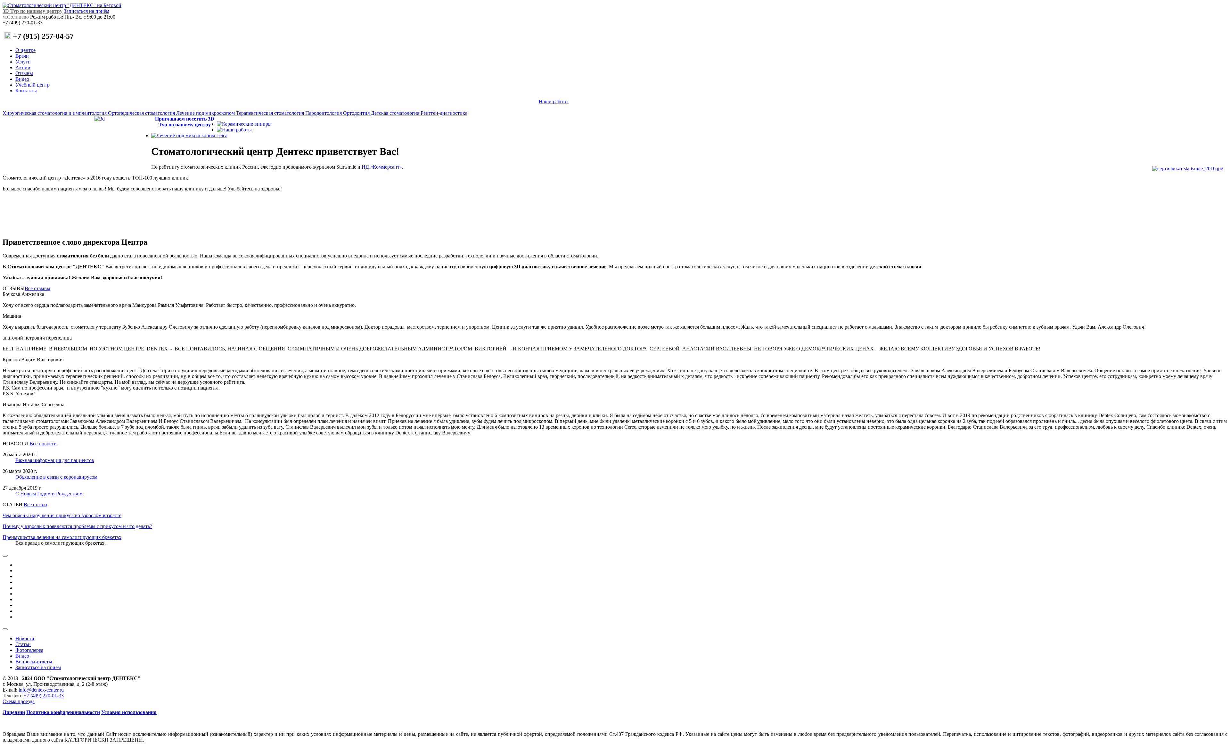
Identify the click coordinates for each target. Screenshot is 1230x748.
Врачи (22, 56)
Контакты (26, 90)
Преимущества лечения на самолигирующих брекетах (62, 537)
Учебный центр (32, 85)
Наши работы (554, 101)
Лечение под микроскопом (206, 113)
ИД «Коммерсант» (382, 167)
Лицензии (14, 712)
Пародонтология (324, 113)
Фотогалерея (29, 650)
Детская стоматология (396, 113)
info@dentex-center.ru (41, 690)
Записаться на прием (38, 667)
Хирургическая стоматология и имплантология (55, 113)
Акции (22, 67)
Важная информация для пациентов (54, 460)
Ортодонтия (357, 113)
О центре (25, 50)
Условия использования (129, 712)
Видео (22, 79)
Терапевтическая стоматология (270, 113)
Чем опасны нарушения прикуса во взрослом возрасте (62, 515)
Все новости (43, 443)
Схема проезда (19, 701)
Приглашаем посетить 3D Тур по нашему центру (184, 121)
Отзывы (24, 73)
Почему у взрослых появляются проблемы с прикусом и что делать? (77, 526)
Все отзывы (37, 288)
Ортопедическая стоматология (142, 113)
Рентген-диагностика (444, 113)
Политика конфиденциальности (63, 712)
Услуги (23, 61)
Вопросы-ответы (33, 661)
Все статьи (35, 504)
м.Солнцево (16, 17)
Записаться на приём (86, 11)
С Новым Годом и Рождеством (49, 493)
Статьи (23, 644)
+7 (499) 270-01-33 (44, 695)
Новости (24, 638)
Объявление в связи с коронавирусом (56, 477)
